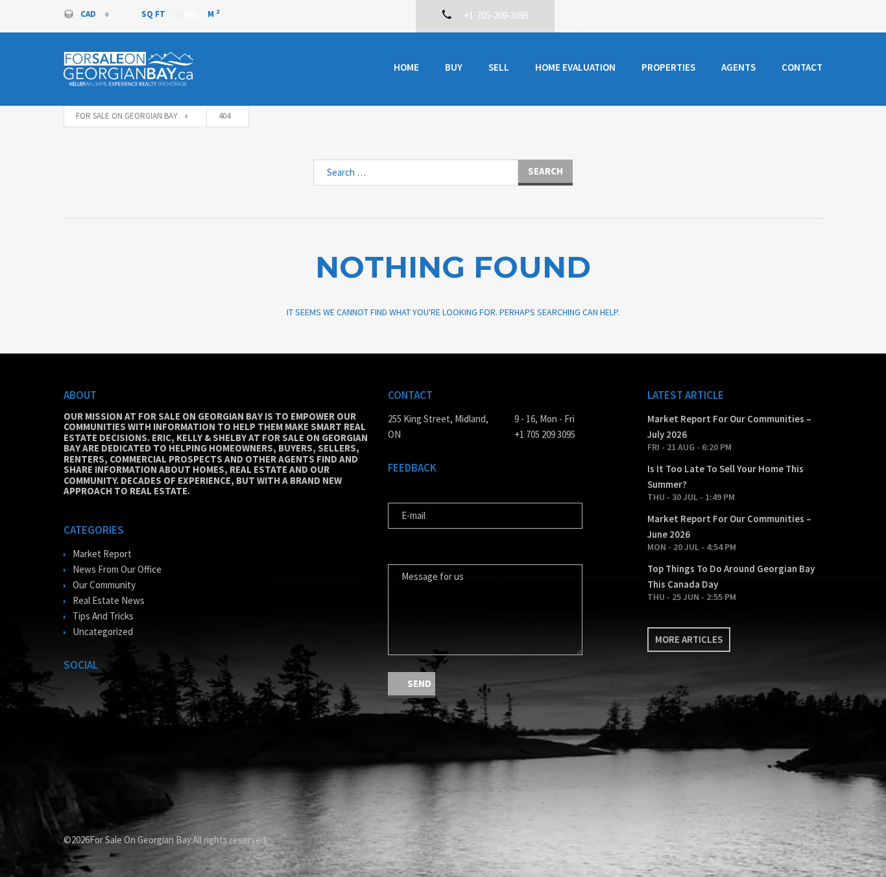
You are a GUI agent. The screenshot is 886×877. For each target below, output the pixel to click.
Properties (668, 67)
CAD (89, 13)
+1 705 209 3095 (544, 434)
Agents (738, 67)
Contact (802, 67)
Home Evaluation (575, 67)
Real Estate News (109, 600)
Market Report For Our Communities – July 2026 (729, 426)
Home (406, 67)
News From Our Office (117, 569)
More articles (689, 639)
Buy (453, 67)
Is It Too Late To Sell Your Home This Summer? (725, 476)
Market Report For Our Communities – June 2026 (729, 526)
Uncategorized (103, 631)
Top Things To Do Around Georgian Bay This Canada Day (731, 576)
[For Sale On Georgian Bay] (128, 69)
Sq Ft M (180, 13)
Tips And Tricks (103, 616)
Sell (498, 67)
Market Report (102, 553)
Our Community (104, 585)
